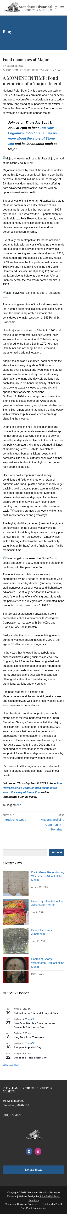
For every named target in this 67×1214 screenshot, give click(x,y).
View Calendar (11, 1064)
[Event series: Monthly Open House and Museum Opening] (32, 1019)
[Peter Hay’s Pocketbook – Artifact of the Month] (16, 913)
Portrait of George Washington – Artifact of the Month (47, 963)
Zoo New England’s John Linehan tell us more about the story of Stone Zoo (32, 788)
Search (56, 852)
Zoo (18, 805)
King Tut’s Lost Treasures (29, 1037)
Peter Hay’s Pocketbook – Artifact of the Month (47, 903)
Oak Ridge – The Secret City (30, 1057)
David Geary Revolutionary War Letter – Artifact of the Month (47, 876)
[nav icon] (62, 7)
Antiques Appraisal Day (27, 1047)
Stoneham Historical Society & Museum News (33, 70)
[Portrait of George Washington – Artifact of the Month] (16, 971)
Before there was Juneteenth (41, 932)
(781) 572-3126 (12, 1115)
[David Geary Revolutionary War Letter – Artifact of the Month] (16, 884)
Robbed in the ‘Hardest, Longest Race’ (36, 1013)
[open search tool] (56, 7)
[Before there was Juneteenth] (16, 942)
